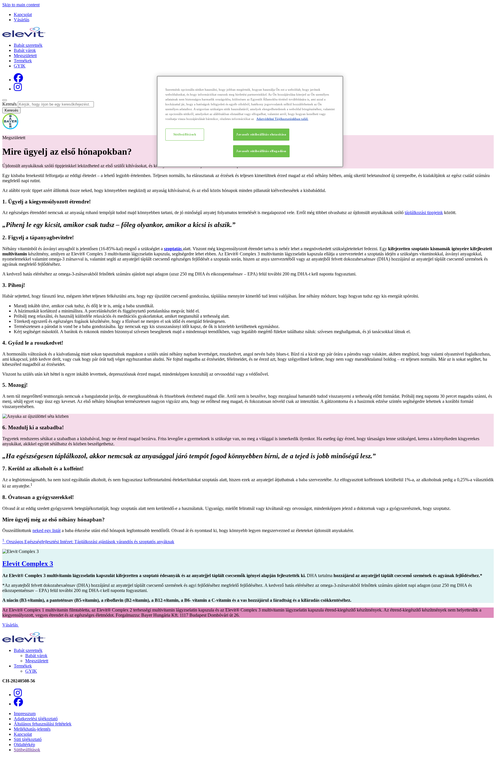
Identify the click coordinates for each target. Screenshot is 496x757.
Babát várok (25, 50)
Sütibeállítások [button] (27, 749)
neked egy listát (46, 530)
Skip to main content (21, 4)
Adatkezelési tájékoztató (36, 718)
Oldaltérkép (24, 744)
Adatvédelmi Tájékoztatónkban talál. (282, 119)
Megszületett (25, 55)
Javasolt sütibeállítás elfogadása (261, 151)
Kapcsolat (23, 14)
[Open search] (4, 100)
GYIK (20, 65)
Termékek (23, 60)
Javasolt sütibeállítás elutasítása (261, 134)
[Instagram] (18, 88)
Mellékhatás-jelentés (32, 729)
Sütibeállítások (184, 134)
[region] (250, 121)
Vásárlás (21, 19)
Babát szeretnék (28, 45)
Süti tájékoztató (28, 739)
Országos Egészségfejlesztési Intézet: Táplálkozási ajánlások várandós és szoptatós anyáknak (88, 541)
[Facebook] (18, 79)
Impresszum (25, 713)
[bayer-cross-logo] (10, 127)
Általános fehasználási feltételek (42, 723)
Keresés (9, 104)
